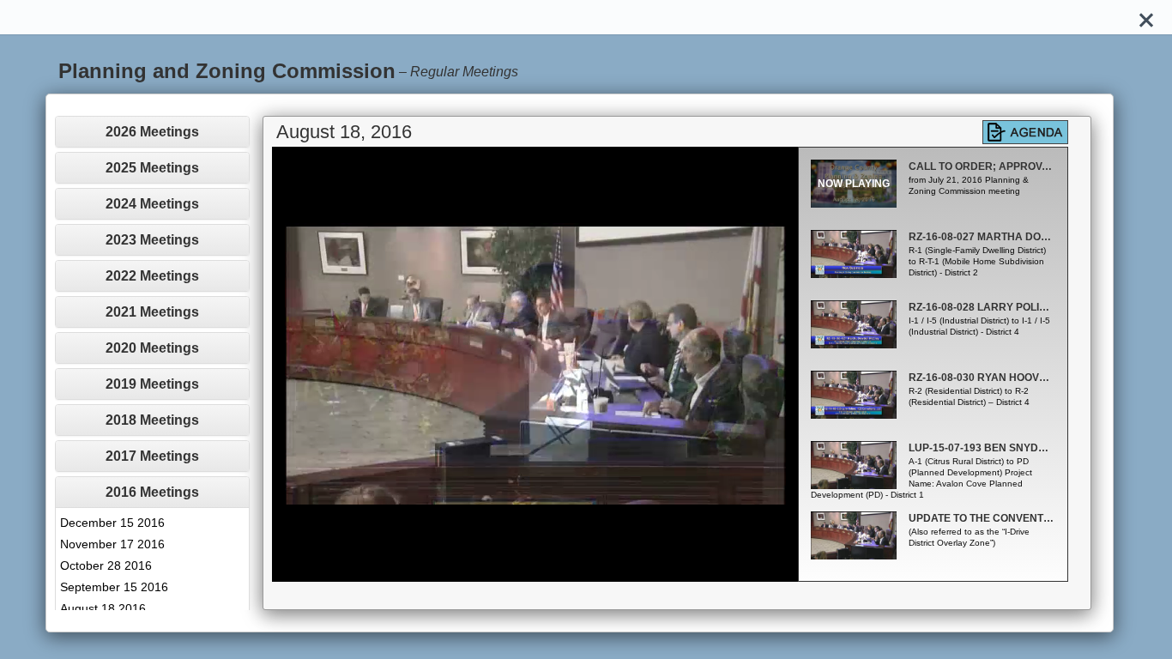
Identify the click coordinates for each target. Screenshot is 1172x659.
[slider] (516, 569)
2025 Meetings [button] (152, 167)
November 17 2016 (112, 544)
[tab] (152, 132)
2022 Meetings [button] (152, 276)
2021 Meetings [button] (152, 312)
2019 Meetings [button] (152, 384)
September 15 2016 (114, 587)
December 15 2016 (112, 522)
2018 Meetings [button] (152, 420)
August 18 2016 (103, 608)
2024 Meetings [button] (152, 203)
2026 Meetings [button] (152, 131)
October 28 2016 (106, 565)
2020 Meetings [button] (152, 348)
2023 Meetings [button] (152, 240)
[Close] (1146, 17)
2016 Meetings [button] (152, 492)
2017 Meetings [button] (152, 456)
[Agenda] (1025, 132)
